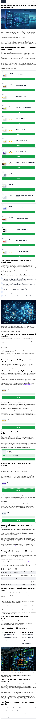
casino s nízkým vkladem (29, 561)
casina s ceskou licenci (15, 545)
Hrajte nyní (18, 78)
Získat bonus (18, 397)
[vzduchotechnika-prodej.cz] (3, 1)
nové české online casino (28, 384)
